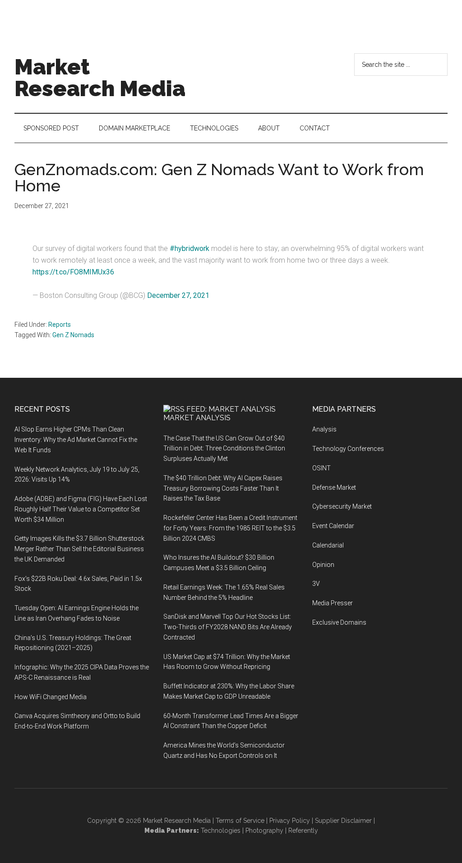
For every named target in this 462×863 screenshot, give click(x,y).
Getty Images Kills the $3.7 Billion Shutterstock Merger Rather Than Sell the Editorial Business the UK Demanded (79, 549)
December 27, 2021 (178, 295)
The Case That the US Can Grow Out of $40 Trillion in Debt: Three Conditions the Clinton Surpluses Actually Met (224, 449)
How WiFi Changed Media (50, 697)
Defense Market (334, 487)
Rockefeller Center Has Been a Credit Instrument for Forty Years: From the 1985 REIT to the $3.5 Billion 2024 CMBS (230, 528)
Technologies (220, 830)
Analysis (324, 429)
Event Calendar (333, 525)
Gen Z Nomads (73, 335)
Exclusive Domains (339, 622)
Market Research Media (99, 77)
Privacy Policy (289, 820)
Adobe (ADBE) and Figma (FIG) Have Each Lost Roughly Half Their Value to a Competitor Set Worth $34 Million (80, 509)
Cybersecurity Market (342, 506)
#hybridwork (189, 248)
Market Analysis (197, 417)
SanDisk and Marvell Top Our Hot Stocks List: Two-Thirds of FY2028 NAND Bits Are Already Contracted (227, 627)
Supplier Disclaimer (343, 820)
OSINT (321, 468)
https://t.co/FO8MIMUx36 (73, 272)
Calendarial (328, 545)
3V (316, 583)
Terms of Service (240, 820)
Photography (264, 830)
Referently (303, 830)
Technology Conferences (348, 448)
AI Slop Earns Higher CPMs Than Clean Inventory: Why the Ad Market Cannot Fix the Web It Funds (75, 440)
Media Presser (332, 603)
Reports (59, 324)
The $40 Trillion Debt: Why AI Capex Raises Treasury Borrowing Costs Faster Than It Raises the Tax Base (222, 488)
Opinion (323, 564)
